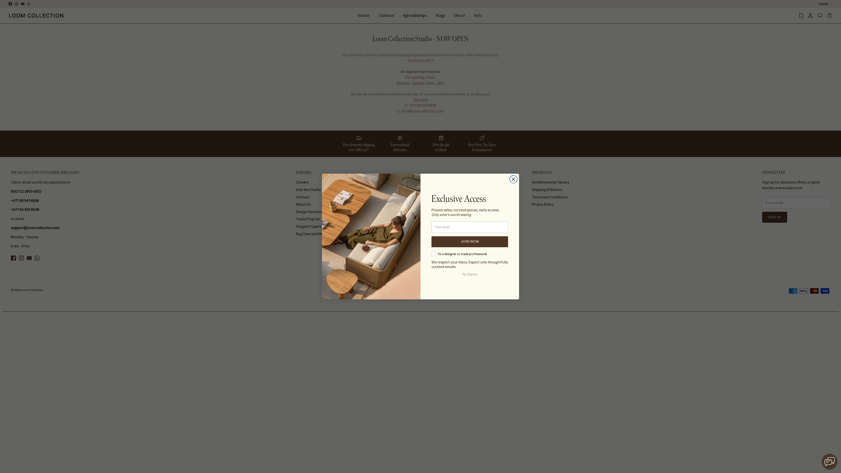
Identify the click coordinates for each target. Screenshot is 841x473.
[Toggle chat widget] (829, 461)
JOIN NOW (470, 241)
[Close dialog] (513, 179)
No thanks (470, 274)
